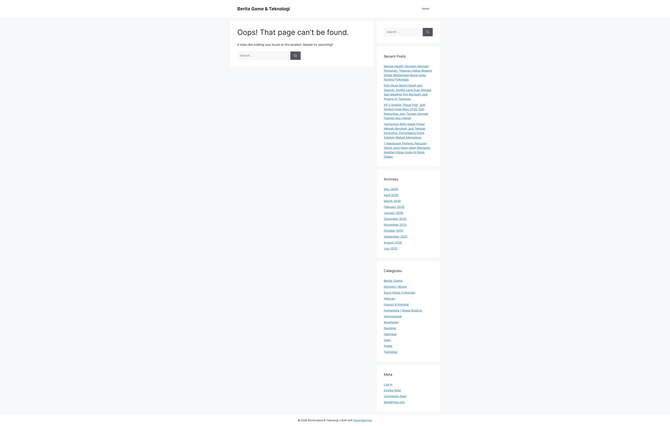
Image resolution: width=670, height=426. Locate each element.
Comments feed (395, 396)
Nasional (390, 328)
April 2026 (391, 195)
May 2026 (391, 189)
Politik (388, 346)
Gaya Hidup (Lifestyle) (399, 292)
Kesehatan (391, 322)
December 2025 (395, 219)
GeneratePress (362, 420)
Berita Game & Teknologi (263, 8)
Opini (387, 340)
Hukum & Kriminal (396, 304)
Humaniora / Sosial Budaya (403, 310)
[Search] (295, 55)
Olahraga (390, 334)
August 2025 (393, 242)
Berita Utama (393, 281)
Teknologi (390, 352)
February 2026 (394, 207)
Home (425, 8)
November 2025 (395, 225)
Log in (388, 384)
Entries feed (392, 390)
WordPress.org (394, 402)
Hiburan (389, 298)
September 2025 (395, 236)
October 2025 (393, 230)
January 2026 (393, 213)
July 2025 (390, 248)
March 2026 (392, 201)
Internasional (393, 316)
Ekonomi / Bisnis (395, 286)
